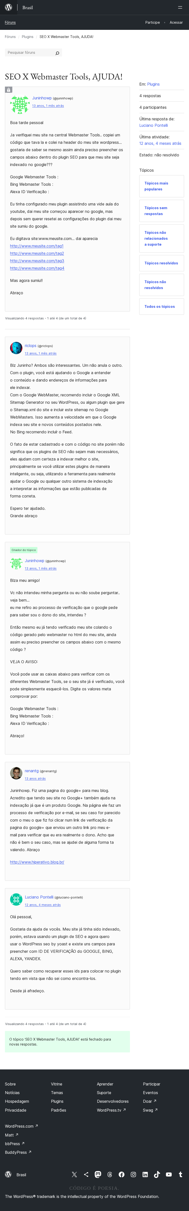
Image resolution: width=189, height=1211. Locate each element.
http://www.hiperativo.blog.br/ (37, 862)
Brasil (21, 1174)
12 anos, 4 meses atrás (43, 905)
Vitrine (56, 1084)
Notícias (12, 1092)
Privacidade (15, 1110)
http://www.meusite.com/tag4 (37, 268)
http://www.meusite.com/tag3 (37, 260)
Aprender (105, 1084)
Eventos (150, 1092)
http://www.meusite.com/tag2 (37, 253)
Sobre (10, 1084)
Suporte (104, 1092)
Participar (151, 1084)
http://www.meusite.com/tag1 (36, 245)
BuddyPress (18, 1152)
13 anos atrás (35, 778)
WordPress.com (21, 1126)
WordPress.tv (111, 1110)
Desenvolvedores (113, 1101)
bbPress (15, 1143)
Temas (57, 1092)
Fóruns (10, 22)
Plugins (27, 37)
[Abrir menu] (181, 7)
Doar (150, 1101)
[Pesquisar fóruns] (57, 52)
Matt (12, 1135)
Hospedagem (17, 1101)
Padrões (58, 1110)
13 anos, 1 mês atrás (48, 106)
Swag (150, 1110)
